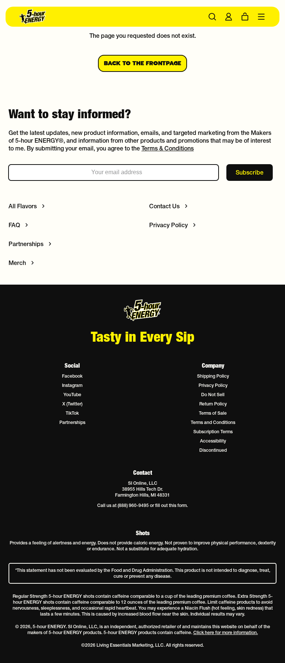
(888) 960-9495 (133, 505)
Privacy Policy (213, 385)
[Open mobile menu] (261, 16)
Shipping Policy (213, 376)
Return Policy (213, 404)
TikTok (72, 413)
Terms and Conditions (213, 422)
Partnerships (72, 422)
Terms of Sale (213, 413)
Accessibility (213, 441)
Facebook (72, 376)
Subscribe (249, 172)
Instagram (72, 385)
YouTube (72, 394)
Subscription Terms (213, 431)
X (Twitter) (72, 404)
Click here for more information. (225, 632)
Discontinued (213, 450)
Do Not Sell (213, 394)
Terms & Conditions (167, 148)
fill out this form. (171, 505)
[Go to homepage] (80, 17)
